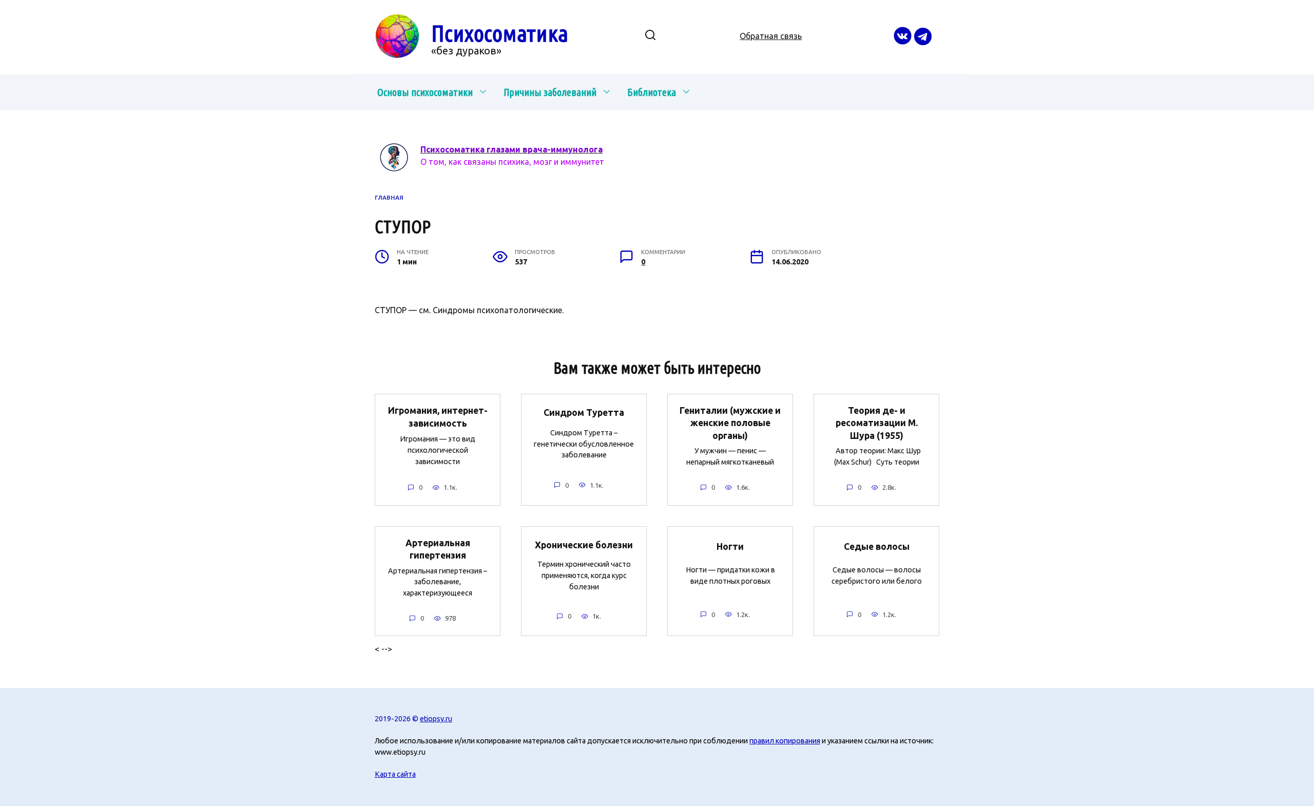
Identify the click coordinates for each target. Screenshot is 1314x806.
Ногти (730, 546)
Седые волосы (877, 546)
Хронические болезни (584, 545)
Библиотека (651, 92)
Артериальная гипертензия (437, 549)
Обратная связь (771, 36)
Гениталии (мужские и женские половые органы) (730, 423)
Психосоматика (499, 33)
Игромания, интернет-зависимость (438, 417)
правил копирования (784, 741)
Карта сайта (395, 774)
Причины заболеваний (550, 92)
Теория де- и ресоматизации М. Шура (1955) (877, 423)
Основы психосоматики (425, 92)
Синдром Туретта (584, 412)
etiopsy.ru (436, 719)
